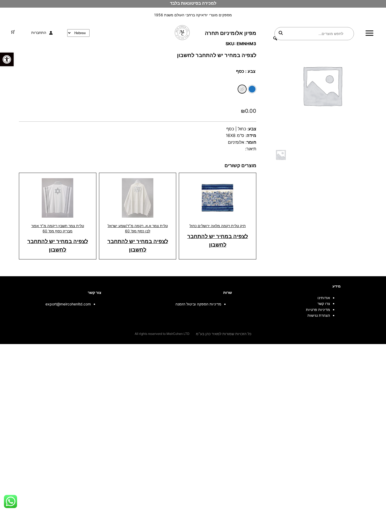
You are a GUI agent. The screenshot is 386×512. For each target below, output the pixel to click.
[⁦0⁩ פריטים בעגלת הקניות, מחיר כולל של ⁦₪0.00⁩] (13, 32)
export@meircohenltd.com (68, 304)
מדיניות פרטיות (318, 309)
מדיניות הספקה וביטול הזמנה (198, 304)
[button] (7, 59)
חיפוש (280, 33)
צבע (251, 71)
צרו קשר (323, 303)
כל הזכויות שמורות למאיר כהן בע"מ (223, 333)
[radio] (252, 89)
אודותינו (323, 297)
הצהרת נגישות (318, 315)
